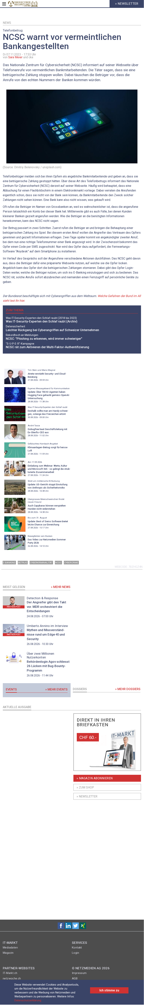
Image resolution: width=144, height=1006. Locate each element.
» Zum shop (85, 787)
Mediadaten (10, 947)
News (7, 23)
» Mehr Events (56, 689)
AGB (75, 978)
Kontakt (77, 947)
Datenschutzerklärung (27, 1000)
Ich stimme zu (109, 990)
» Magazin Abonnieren (95, 778)
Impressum (79, 973)
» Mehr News (60, 587)
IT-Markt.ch (10, 973)
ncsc (58, 562)
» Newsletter (87, 796)
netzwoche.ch (12, 978)
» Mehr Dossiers (127, 689)
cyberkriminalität (41, 562)
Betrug (22, 562)
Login (75, 952)
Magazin (8, 952)
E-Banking (9, 562)
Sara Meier (15, 57)
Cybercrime (71, 562)
